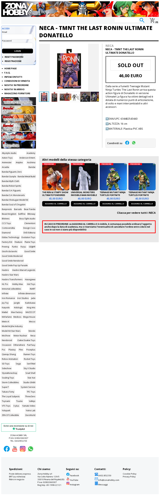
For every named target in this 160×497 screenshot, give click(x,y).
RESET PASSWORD (14, 57)
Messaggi (103, 484)
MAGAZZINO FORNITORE (17, 93)
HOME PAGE (10, 68)
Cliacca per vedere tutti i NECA (136, 212)
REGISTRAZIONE (13, 61)
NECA (109, 46)
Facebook (74, 475)
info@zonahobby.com (108, 480)
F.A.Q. (7, 72)
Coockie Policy (129, 473)
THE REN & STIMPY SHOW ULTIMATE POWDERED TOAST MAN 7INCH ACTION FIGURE (55, 196)
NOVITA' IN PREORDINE (16, 85)
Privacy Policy (129, 476)
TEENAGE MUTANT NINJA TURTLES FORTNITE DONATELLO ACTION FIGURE (112, 196)
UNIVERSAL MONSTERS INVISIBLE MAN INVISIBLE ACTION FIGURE (84, 195)
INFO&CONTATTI (13, 77)
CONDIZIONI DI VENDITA (17, 81)
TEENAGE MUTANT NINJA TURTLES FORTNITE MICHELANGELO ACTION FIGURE (141, 196)
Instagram (75, 484)
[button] (96, 46)
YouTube (74, 480)
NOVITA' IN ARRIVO (14, 89)
